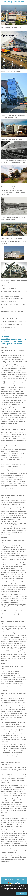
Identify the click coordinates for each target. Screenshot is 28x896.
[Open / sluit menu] (26, 2)
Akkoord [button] (21, 893)
